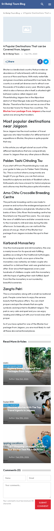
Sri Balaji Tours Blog (13, 3)
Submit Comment (42, 504)
